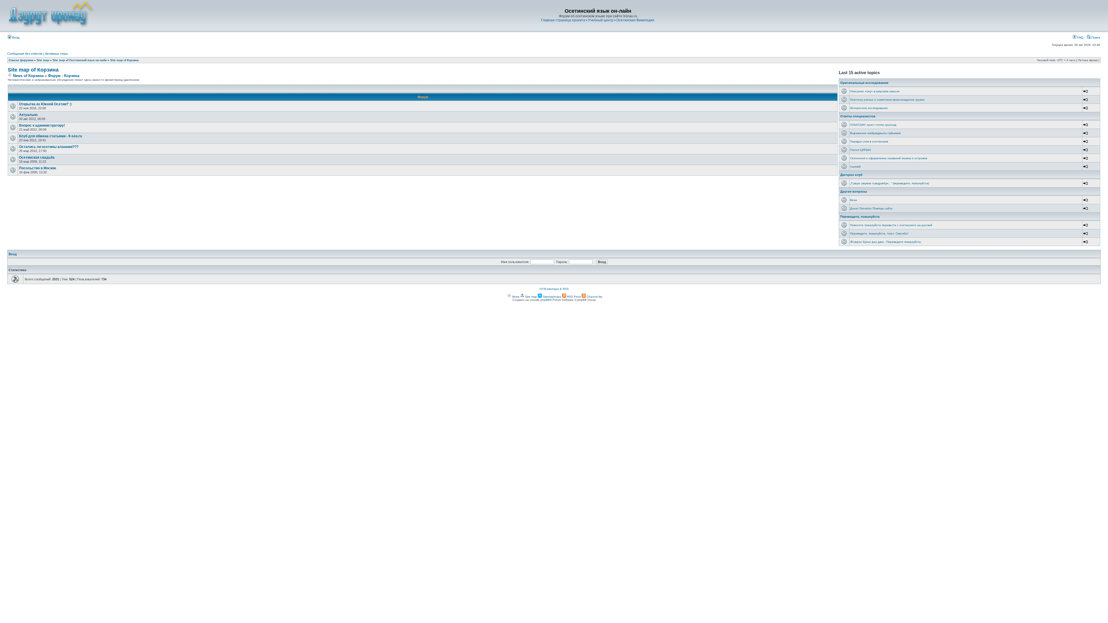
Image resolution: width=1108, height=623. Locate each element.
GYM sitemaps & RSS (554, 288)
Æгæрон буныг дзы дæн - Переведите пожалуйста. (886, 241)
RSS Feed (573, 296)
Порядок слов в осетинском (869, 141)
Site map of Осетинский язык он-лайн (80, 60)
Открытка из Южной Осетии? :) (45, 104)
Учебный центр (600, 20)
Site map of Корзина (124, 60)
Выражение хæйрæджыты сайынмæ (875, 133)
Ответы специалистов (857, 116)
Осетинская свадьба (37, 157)
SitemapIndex (551, 296)
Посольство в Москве (37, 168)
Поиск (1095, 37)
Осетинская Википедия (635, 20)
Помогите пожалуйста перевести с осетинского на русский (891, 225)
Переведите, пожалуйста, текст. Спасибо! (879, 233)
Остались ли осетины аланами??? (48, 147)
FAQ (1079, 37)
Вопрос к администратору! (42, 125)
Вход (15, 37)
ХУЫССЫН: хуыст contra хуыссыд (873, 124)
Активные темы (56, 53)
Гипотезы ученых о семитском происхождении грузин (887, 99)
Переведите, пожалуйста (859, 216)
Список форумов (21, 60)
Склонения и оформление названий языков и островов (888, 158)
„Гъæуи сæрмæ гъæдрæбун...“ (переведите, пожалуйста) (889, 183)
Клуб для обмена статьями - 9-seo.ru (50, 136)
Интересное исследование (869, 108)
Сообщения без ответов (24, 53)
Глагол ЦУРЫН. (860, 149)
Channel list (594, 296)
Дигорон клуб (851, 175)
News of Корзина (28, 76)
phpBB (545, 299)
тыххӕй (855, 166)
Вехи (853, 200)
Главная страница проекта (563, 20)
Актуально (28, 115)
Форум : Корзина (63, 76)
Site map (43, 60)
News (515, 296)
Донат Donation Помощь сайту (871, 208)
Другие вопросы (853, 191)
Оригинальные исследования (864, 83)
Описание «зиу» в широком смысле (875, 91)
